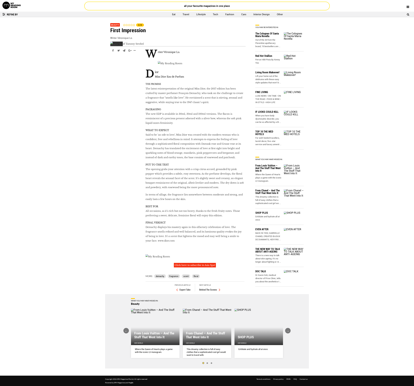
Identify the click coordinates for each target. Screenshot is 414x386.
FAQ (295, 379)
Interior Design (261, 14)
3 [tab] (211, 363)
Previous (126, 330)
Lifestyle (201, 14)
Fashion (229, 14)
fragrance (173, 276)
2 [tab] (207, 363)
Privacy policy (278, 379)
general (114, 60)
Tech (215, 14)
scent (186, 276)
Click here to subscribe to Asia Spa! (195, 265)
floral (196, 276)
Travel (186, 14)
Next (288, 330)
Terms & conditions (263, 379)
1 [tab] (203, 363)
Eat (173, 14)
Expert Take (185, 289)
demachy (160, 276)
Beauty (115, 25)
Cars (243, 14)
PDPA (288, 379)
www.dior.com (166, 240)
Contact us (304, 379)
